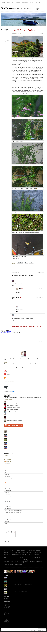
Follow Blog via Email (9, 381)
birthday (33, 550)
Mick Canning (9, 420)
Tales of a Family (6, 604)
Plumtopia (5, 619)
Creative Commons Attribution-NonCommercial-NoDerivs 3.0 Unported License (30, 397)
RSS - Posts (7, 371)
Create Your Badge (6, 541)
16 (6, 534)
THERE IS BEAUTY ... (18, 577)
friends (19, 554)
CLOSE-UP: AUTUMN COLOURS (20, 584)
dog (28, 552)
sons (9, 563)
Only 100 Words (6, 611)
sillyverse (6, 563)
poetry (8, 2)
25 (9, 535)
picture (21, 558)
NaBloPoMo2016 (28, 556)
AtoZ (25, 550)
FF (35, 552)
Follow (6, 386)
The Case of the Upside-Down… (16, 403)
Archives (18, 2)
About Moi (3, 2)
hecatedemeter (6, 621)
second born (26, 561)
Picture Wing (7, 521)
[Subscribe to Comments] (5, 374)
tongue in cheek (21, 563)
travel (27, 563)
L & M (30, 554)
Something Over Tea (25, 577)
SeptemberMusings (33, 561)
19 (11, 534)
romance (22, 561)
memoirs (11, 556)
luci (39, 554)
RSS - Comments (8, 374)
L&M (31, 554)
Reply (13, 285)
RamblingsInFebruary (11, 561)
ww (22, 564)
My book (31, 2)
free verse (16, 554)
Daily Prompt (24, 552)
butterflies (5, 41)
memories (16, 556)
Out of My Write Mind (7, 606)
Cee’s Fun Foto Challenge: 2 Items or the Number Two (13, 512)
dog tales (30, 552)
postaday (36, 558)
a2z (12, 550)
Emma (5, 605)
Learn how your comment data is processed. (6, 332)
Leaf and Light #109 (8, 508)
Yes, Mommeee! (7, 476)
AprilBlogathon (21, 550)
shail (16, 33)
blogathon (36, 550)
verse (16, 564)
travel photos (32, 563)
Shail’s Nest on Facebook (10, 526)
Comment (41, 341)
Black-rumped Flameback (9, 488)
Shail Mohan (10, 397)
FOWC (13, 554)
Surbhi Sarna (6, 612)
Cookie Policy (24, 630)
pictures (26, 558)
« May (5, 537)
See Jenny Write (6, 613)
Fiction (13, 2)
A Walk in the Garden (7, 607)
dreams (33, 552)
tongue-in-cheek (13, 563)
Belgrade (27, 550)
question (10, 559)
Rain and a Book (6, 614)
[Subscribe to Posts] (5, 371)
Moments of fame (25, 2)
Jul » (7, 537)
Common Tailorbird (8, 490)
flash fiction (6, 554)
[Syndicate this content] (5, 461)
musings (23, 556)
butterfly (8, 41)
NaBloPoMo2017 (34, 556)
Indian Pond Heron (8, 486)
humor (26, 554)
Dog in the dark (7, 474)
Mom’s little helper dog (8, 478)
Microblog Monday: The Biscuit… (14, 405)
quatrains (6, 559)
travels (6, 564)
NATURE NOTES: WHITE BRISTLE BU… (21, 580)
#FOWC (7, 550)
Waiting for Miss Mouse (8, 468)
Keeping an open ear (8, 465)
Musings (19, 33)
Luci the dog (8, 461)
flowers (9, 554)
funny (23, 554)
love (37, 554)
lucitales (5, 556)
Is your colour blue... (7, 618)
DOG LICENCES (17, 591)
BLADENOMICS (6, 622)
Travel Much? (6, 620)
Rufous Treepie (7, 494)
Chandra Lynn (16, 297)
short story (40, 561)
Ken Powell (8, 403)
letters (34, 554)
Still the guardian (7, 463)
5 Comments (42, 33)
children (17, 552)
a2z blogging (16, 550)
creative (20, 552)
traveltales (10, 564)
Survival (6, 523)
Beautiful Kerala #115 (8, 519)
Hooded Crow (7, 492)
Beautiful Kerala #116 (8, 506)
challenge (12, 552)
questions (15, 559)
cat (7, 552)
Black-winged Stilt (7, 501)
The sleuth (6, 470)
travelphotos (37, 563)
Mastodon (5, 543)
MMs (19, 556)
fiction (37, 552)
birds (2, 41)
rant (19, 561)
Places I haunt (37, 2)
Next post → (41, 272)
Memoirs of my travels (7, 615)
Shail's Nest (7, 8)
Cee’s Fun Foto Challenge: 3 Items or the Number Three (13, 510)
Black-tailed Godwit (8, 499)
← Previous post (15, 272)
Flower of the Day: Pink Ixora (9, 517)
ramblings (25, 559)
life (35, 554)
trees (14, 564)
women (20, 564)
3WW (10, 550)
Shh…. (6, 472)
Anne (15, 314)
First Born (40, 552)
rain (18, 559)
